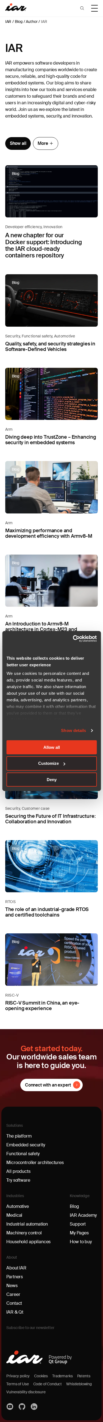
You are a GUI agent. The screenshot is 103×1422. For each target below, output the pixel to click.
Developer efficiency (23, 226)
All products (18, 1171)
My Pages (79, 1233)
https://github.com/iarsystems (22, 1407)
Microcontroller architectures (34, 1162)
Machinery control (23, 1233)
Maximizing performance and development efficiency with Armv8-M (48, 533)
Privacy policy (18, 1375)
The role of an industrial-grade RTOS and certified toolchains (47, 912)
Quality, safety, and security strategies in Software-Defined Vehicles (50, 346)
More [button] (43, 143)
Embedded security (25, 1145)
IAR (8, 21)
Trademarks (62, 1375)
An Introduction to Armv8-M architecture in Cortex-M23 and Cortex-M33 (41, 629)
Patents (83, 1375)
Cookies (41, 1375)
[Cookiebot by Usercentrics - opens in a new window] (73, 638)
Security (12, 336)
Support (78, 1224)
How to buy (80, 1242)
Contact (14, 1303)
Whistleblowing (79, 1383)
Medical (14, 1215)
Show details (73, 730)
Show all (18, 143)
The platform (18, 1136)
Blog (18, 21)
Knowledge (80, 1195)
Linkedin (34, 1407)
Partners (14, 1277)
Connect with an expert (48, 1085)
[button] (82, 8)
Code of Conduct (47, 1383)
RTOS (10, 901)
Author (31, 21)
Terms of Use (17, 1383)
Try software (18, 1180)
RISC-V (12, 995)
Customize (48, 763)
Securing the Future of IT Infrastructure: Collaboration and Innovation (50, 819)
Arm (9, 429)
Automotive (64, 336)
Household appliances (28, 1242)
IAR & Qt (14, 1312)
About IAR (16, 1268)
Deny (52, 779)
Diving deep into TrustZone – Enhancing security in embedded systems (50, 440)
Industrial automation (27, 1224)
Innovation (53, 226)
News (11, 1285)
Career (13, 1294)
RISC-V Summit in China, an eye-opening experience (42, 1006)
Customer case (36, 808)
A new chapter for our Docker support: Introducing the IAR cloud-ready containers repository (43, 245)
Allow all (51, 747)
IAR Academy (83, 1215)
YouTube (10, 1407)
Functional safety (37, 336)
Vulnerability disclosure (25, 1391)
